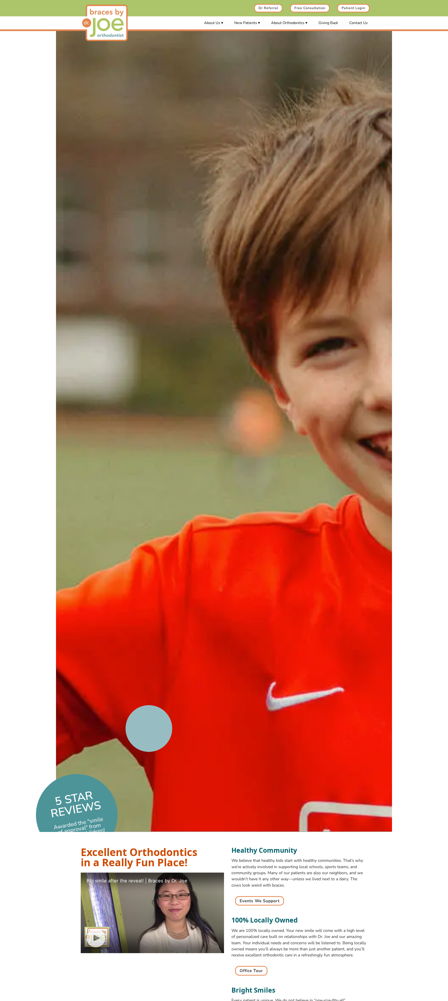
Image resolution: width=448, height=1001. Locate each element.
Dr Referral (268, 8)
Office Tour (251, 970)
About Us (212, 22)
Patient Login (353, 8)
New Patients (245, 22)
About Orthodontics (287, 22)
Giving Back (328, 22)
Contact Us (358, 22)
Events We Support (260, 901)
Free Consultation (309, 8)
